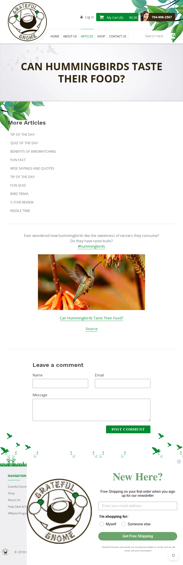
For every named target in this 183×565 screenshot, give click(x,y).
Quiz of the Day (24, 143)
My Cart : (121, 17)
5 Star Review (21, 202)
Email (99, 375)
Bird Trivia (19, 193)
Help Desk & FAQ (19, 507)
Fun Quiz (18, 185)
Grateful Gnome (18, 487)
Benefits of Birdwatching (33, 151)
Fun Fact (18, 160)
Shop (11, 493)
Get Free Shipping (138, 536)
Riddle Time (20, 210)
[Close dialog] (179, 461)
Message (40, 394)
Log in (89, 17)
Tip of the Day (22, 134)
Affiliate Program (19, 513)
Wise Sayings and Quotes (32, 168)
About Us (14, 500)
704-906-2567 (162, 17)
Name (38, 375)
